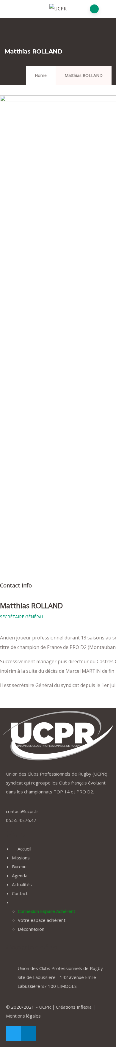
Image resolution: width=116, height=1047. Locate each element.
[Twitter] (13, 1033)
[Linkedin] (28, 1033)
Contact (20, 893)
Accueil (23, 849)
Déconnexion (31, 929)
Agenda (19, 875)
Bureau (19, 867)
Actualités (22, 884)
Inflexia (84, 1007)
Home (41, 75)
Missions (21, 858)
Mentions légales (23, 1016)
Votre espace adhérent (41, 920)
